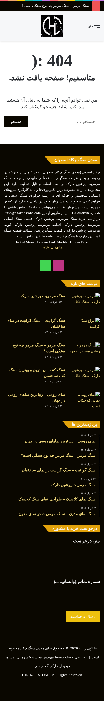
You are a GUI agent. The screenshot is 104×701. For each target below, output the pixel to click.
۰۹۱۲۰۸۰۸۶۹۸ (52, 248)
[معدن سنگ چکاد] (52, 26)
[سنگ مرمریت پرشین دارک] (84, 303)
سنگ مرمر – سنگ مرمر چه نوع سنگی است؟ (55, 6)
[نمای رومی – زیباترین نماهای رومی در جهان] (84, 402)
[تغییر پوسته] (16, 28)
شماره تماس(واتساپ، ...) (77, 581)
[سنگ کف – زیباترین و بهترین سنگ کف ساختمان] (84, 377)
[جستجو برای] (7, 28)
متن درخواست (86, 540)
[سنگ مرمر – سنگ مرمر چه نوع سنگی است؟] (84, 352)
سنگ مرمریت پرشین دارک (43, 296)
